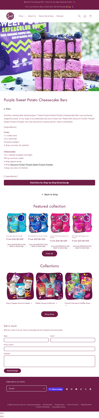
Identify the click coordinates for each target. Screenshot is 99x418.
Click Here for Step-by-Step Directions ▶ (49, 182)
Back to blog (51, 194)
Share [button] (8, 109)
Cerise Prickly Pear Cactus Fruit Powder (59, 237)
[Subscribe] (44, 388)
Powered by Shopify (34, 404)
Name (6, 336)
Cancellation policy (58, 407)
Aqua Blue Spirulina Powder (14, 236)
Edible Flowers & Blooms (45, 303)
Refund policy (47, 404)
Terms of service (73, 404)
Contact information (43, 407)
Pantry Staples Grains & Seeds (18, 303)
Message (7, 353)
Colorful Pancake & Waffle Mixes (77, 303)
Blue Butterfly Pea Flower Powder (38, 236)
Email (52, 336)
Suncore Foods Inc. (19, 404)
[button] (22, 16)
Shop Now (49, 314)
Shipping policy (86, 404)
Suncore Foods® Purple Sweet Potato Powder (31, 164)
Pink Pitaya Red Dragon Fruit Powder (80, 237)
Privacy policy (60, 404)
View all (49, 253)
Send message (12, 371)
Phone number (9, 345)
